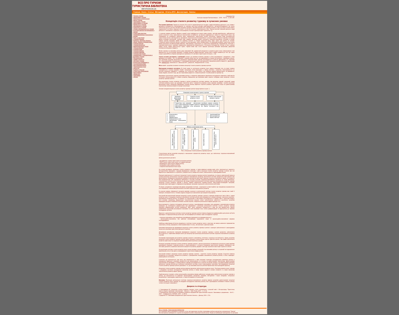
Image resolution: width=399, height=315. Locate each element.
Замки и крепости (139, 59)
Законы (192, 12)
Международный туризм (141, 46)
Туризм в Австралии (140, 53)
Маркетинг (137, 74)
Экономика (137, 75)
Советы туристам (139, 69)
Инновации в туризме (140, 26)
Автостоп (136, 68)
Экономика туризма (139, 21)
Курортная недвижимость (141, 62)
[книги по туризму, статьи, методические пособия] (149, 9)
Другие (136, 77)
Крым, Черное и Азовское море (143, 42)
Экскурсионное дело (140, 67)
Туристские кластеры (140, 33)
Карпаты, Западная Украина (142, 40)
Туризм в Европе (139, 48)
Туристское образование (141, 71)
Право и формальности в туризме (144, 29)
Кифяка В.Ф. (165, 62)
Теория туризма (138, 16)
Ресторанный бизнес (140, 65)
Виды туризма (138, 20)
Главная (136, 12)
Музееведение (138, 58)
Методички (159, 12)
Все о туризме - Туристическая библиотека (171, 310)
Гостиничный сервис (140, 64)
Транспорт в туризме (140, 27)
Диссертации (182, 12)
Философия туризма (140, 17)
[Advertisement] (229, 5)
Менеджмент (138, 72)
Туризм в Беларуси (139, 45)
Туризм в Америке (139, 52)
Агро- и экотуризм (139, 37)
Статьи (151, 12)
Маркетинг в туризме (140, 24)
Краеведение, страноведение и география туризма (143, 55)
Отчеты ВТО (170, 12)
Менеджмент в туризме (141, 23)
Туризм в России (138, 43)
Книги (144, 12)
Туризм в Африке (139, 51)
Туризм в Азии (138, 49)
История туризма (139, 61)
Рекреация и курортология (142, 19)
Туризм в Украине (139, 39)
